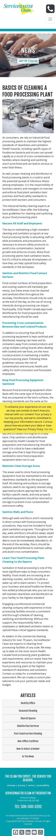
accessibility (43, 785)
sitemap (11, 785)
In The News (28, 756)
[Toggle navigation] (50, 19)
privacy (21, 785)
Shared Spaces (28, 718)
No (51, 429)
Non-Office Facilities (28, 741)
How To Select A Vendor (28, 748)
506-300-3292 (31, 806)
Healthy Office (28, 703)
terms (31, 785)
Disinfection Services (28, 725)
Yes (46, 429)
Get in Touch (28, 61)
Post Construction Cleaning (28, 733)
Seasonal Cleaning (28, 710)
